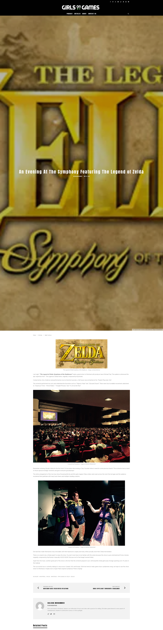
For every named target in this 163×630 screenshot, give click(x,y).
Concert (36, 576)
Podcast (70, 14)
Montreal (43, 576)
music (48, 576)
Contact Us (92, 14)
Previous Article (48, 586)
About (84, 14)
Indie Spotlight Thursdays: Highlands (106, 588)
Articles (77, 14)
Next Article (116, 586)
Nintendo (54, 576)
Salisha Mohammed (77, 176)
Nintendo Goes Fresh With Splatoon (55, 588)
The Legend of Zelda (64, 576)
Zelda (73, 576)
